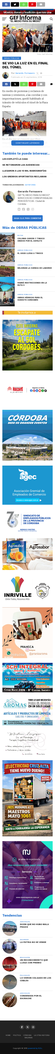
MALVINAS (29, 1038)
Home (8, 1035)
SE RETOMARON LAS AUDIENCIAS (20, 165)
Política (17, 1035)
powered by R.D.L (35, 1048)
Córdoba (27, 1035)
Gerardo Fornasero (25, 73)
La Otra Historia (41, 1035)
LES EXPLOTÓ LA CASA (15, 159)
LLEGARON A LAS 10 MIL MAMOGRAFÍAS (24, 170)
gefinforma (30, 185)
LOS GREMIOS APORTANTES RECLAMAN (24, 176)
